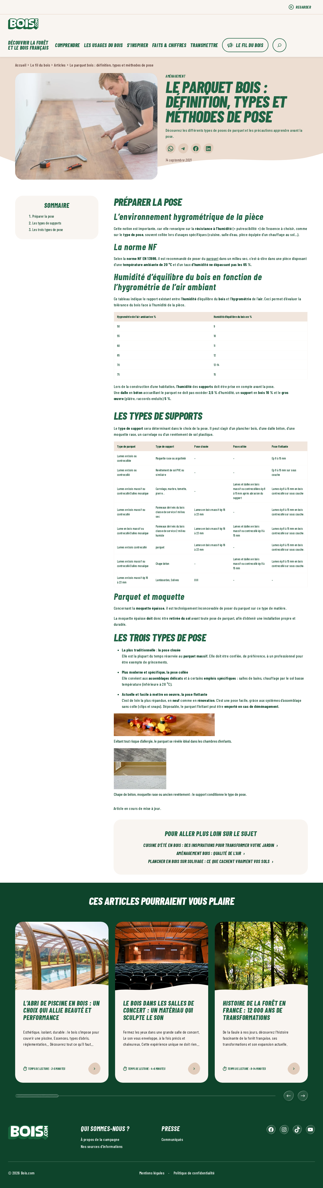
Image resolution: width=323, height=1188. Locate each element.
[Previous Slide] (289, 1096)
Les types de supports (46, 223)
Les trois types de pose (47, 229)
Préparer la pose (43, 216)
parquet (212, 258)
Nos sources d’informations (101, 1146)
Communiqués (172, 1139)
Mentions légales (152, 1172)
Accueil (20, 64)
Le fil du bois (249, 45)
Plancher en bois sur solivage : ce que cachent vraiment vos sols (211, 861)
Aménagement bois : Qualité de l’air (210, 853)
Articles (60, 64)
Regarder (303, 7)
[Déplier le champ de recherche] (279, 45)
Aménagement (175, 76)
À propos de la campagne (100, 1139)
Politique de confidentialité (194, 1172)
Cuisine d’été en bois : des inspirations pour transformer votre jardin (210, 845)
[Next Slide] (303, 1096)
